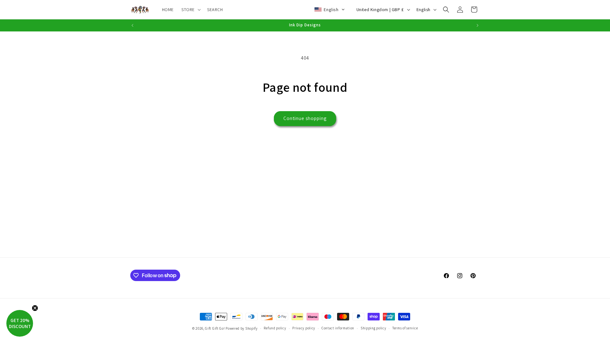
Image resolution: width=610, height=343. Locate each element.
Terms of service (405, 328)
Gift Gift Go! (215, 328)
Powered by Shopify (242, 328)
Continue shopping (305, 118)
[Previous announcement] (132, 25)
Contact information (338, 328)
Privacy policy (303, 328)
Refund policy (275, 328)
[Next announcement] (478, 25)
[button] (190, 9)
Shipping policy (373, 328)
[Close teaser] (35, 308)
